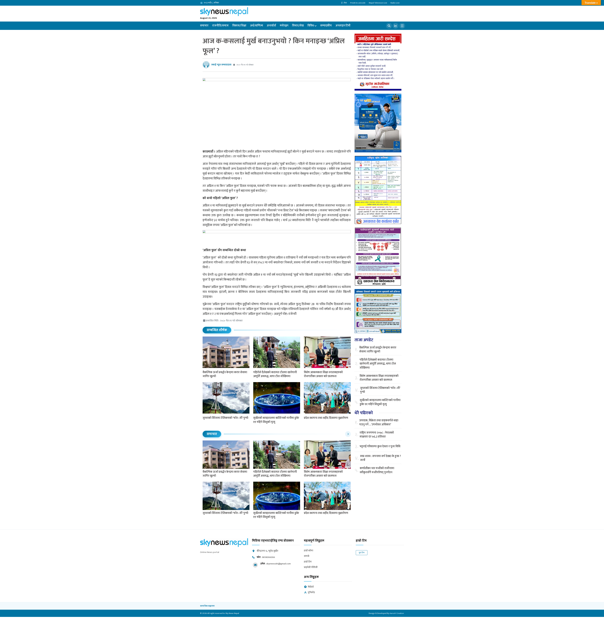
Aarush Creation (397, 613)
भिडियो (311, 587)
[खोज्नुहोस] (389, 26)
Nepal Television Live (378, 3)
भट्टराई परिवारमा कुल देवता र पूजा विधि (380, 446)
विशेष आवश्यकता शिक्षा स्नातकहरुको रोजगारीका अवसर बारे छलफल (323, 374)
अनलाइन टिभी (343, 25)
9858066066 (268, 557)
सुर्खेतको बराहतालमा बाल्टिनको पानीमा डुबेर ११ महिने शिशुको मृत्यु (276, 420)
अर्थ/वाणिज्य (256, 25)
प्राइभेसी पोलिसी (311, 567)
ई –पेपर (344, 3)
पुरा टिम (361, 552)
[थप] (402, 26)
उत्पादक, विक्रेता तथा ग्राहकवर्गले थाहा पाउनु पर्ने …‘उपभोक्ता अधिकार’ (378, 422)
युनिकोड (311, 592)
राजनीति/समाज (220, 25)
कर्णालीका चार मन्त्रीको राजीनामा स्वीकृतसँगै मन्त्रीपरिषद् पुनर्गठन (377, 470)
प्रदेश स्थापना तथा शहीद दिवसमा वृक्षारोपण (326, 418)
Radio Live (395, 3)
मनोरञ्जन (284, 25)
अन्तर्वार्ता (271, 25)
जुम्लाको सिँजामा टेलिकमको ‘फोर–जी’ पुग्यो (225, 418)
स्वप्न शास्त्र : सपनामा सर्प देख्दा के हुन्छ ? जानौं (380, 458)
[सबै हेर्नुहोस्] (348, 434)
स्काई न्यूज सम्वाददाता (221, 65)
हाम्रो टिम (308, 562)
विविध (311, 25)
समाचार (204, 25)
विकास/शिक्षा (239, 25)
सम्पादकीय (326, 25)
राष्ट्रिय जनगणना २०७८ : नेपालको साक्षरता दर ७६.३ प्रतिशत (377, 435)
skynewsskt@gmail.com (278, 564)
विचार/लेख (298, 25)
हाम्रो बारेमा (308, 551)
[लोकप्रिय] (396, 26)
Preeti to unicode (357, 3)
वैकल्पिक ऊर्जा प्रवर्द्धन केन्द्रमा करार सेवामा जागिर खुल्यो (225, 374)
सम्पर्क (306, 556)
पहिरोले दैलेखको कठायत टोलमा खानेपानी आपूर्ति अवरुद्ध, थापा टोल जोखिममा (275, 374)
